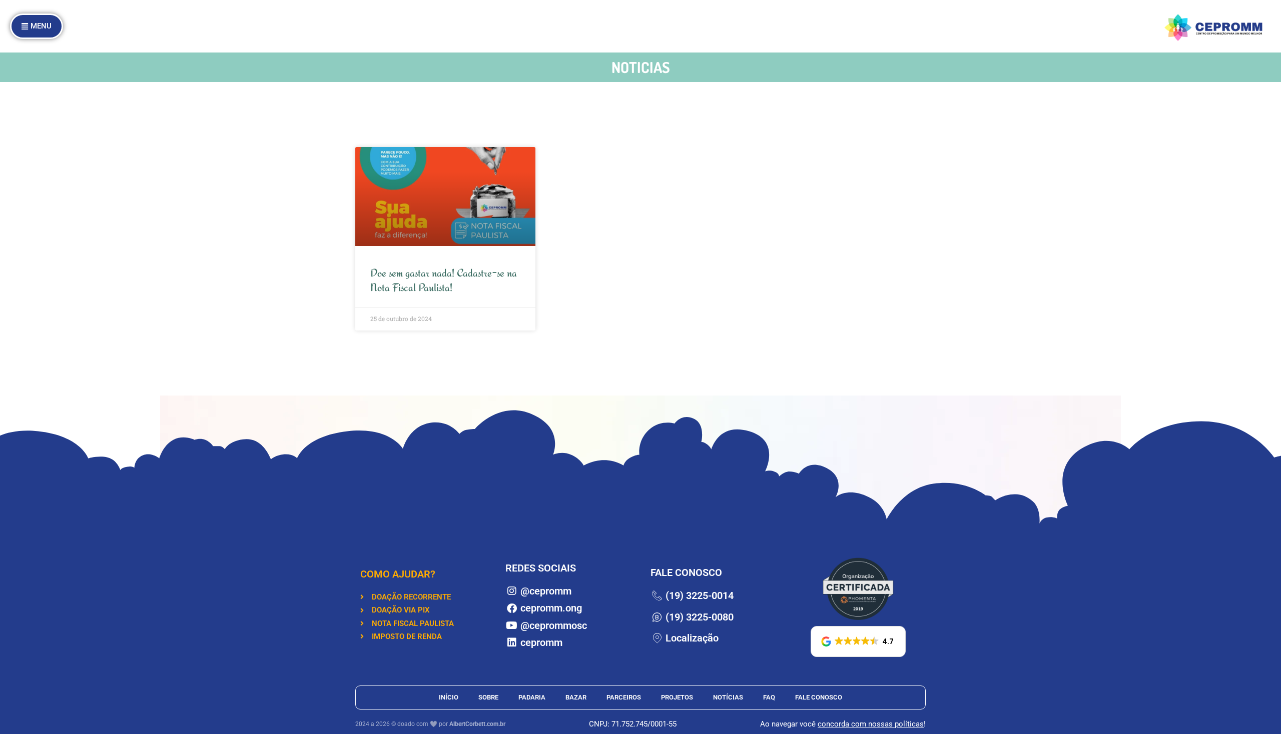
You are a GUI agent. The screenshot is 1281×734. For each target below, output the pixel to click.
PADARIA (531, 697)
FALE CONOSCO (818, 697)
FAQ (769, 697)
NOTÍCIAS (728, 697)
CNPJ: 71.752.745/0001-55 (633, 724)
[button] (858, 641)
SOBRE (488, 697)
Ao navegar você (789, 724)
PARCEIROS (623, 697)
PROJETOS (677, 697)
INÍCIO (448, 697)
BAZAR (575, 697)
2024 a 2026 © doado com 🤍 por (430, 724)
